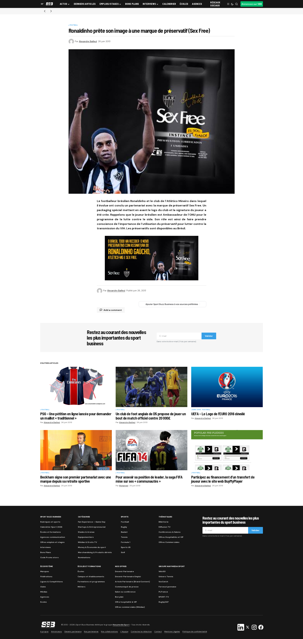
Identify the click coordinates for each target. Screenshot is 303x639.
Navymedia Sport (121, 625)
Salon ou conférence (125, 592)
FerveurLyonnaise (167, 586)
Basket (124, 532)
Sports (125, 517)
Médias (43, 592)
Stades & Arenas (86, 532)
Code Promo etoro (49, 557)
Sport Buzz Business (50, 517)
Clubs (43, 586)
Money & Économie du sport (92, 547)
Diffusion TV (164, 527)
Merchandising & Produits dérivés (95, 552)
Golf (123, 552)
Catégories (84, 517)
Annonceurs (56, 631)
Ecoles (43, 602)
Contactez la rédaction (141, 631)
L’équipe (124, 631)
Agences (44, 597)
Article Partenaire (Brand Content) (132, 581)
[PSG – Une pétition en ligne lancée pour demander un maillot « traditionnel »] (76, 387)
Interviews (45, 547)
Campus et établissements (91, 576)
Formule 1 (125, 542)
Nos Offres (121, 566)
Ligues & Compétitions (51, 581)
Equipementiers (86, 537)
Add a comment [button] (113, 310)
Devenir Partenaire (124, 571)
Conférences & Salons (170, 532)
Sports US (125, 547)
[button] (42, 4)
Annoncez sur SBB (251, 4)
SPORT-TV (164, 597)
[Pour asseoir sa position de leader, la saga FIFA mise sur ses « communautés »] (151, 450)
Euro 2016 (196, 410)
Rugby (124, 527)
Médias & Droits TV (87, 542)
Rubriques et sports (50, 522)
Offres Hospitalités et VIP (171, 537)
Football (74, 25)
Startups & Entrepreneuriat (92, 527)
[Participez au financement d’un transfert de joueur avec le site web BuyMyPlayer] (227, 450)
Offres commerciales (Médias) (130, 607)
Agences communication (52, 537)
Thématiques (165, 517)
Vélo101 (162, 571)
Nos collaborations (109, 631)
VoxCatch (163, 581)
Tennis (124, 537)
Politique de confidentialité (194, 631)
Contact (158, 631)
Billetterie (163, 522)
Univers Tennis (166, 576)
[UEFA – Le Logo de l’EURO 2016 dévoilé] (227, 387)
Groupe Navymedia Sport (172, 566)
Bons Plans (45, 552)
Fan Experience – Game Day (91, 522)
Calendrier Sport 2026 (51, 527)
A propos (44, 631)
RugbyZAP (164, 602)
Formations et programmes (91, 581)
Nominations (84, 557)
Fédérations (46, 576)
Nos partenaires (91, 631)
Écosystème (46, 566)
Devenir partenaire (72, 631)
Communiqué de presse (127, 586)
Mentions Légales (172, 631)
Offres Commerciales (169, 542)
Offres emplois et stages (52, 542)
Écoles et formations (50, 532)
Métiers (81, 586)
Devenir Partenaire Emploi (128, 576)
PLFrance (163, 592)
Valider (209, 336)
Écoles (81, 571)
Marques (44, 571)
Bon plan (119, 597)
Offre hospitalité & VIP (126, 602)
